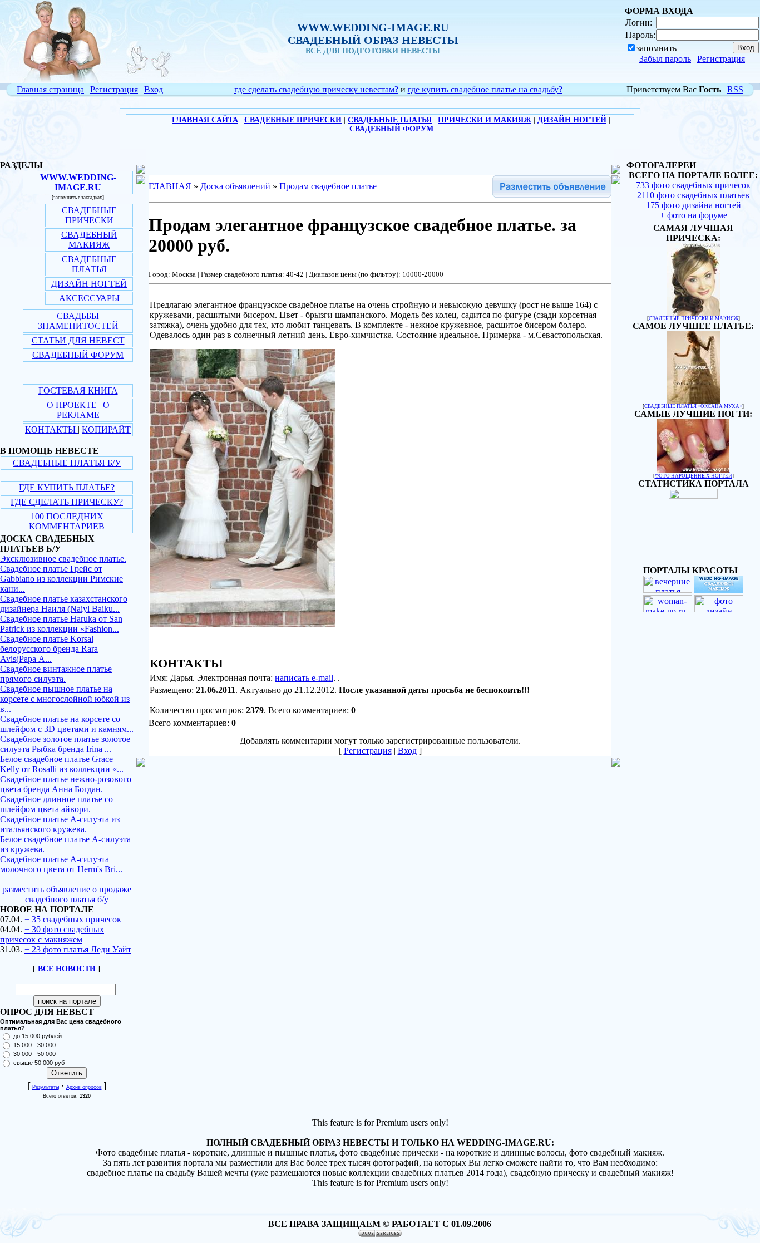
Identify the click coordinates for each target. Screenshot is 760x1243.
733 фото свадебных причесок (693, 185)
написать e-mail (304, 677)
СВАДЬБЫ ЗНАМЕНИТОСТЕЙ (78, 321)
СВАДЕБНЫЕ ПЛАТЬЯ (89, 264)
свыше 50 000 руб (39, 1062)
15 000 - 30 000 (34, 1044)
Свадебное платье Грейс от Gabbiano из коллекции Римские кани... (61, 578)
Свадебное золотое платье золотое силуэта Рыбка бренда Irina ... (65, 744)
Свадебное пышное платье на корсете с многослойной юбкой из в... (65, 699)
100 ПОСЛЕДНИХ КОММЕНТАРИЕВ (67, 521)
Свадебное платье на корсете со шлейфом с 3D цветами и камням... (67, 724)
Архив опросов (84, 1087)
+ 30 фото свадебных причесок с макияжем (52, 934)
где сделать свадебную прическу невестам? (316, 89)
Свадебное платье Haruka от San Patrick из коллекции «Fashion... (61, 623)
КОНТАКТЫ (51, 429)
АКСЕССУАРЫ (89, 298)
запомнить (656, 48)
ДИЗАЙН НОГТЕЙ (89, 283)
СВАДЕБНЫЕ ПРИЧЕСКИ (89, 215)
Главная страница (50, 89)
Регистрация (721, 58)
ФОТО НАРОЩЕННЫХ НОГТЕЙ (693, 476)
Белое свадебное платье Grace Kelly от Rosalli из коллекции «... (62, 764)
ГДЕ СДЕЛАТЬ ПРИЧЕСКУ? (67, 502)
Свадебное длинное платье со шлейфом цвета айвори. (56, 804)
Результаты (45, 1087)
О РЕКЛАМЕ (83, 410)
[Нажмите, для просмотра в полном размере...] (242, 624)
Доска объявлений (235, 186)
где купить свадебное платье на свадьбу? (485, 89)
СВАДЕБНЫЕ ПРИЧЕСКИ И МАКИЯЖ (693, 318)
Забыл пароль (665, 58)
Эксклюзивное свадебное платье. (63, 558)
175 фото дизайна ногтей (693, 205)
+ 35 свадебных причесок (72, 919)
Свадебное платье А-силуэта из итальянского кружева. (60, 824)
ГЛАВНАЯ (170, 186)
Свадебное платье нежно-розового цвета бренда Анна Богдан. (65, 784)
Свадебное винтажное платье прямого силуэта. (56, 674)
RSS (735, 89)
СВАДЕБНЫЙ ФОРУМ (78, 355)
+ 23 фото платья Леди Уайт (77, 949)
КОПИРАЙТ (106, 429)
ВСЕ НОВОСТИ (67, 969)
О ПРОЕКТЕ (73, 405)
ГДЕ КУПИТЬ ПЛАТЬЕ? (67, 487)
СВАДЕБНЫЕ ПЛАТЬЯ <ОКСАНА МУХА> (693, 406)
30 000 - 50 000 (34, 1053)
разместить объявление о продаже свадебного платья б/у (66, 894)
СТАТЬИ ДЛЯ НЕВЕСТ (78, 340)
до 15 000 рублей (37, 1036)
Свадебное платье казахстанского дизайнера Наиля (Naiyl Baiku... (63, 603)
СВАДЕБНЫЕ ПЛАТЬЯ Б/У (67, 463)
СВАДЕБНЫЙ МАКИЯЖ (89, 239)
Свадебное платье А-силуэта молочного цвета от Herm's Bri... (61, 864)
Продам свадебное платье (328, 186)
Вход (153, 89)
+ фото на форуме (693, 215)
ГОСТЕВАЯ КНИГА (78, 390)
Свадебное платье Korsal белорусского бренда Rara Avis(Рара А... (49, 649)
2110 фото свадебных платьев (693, 195)
